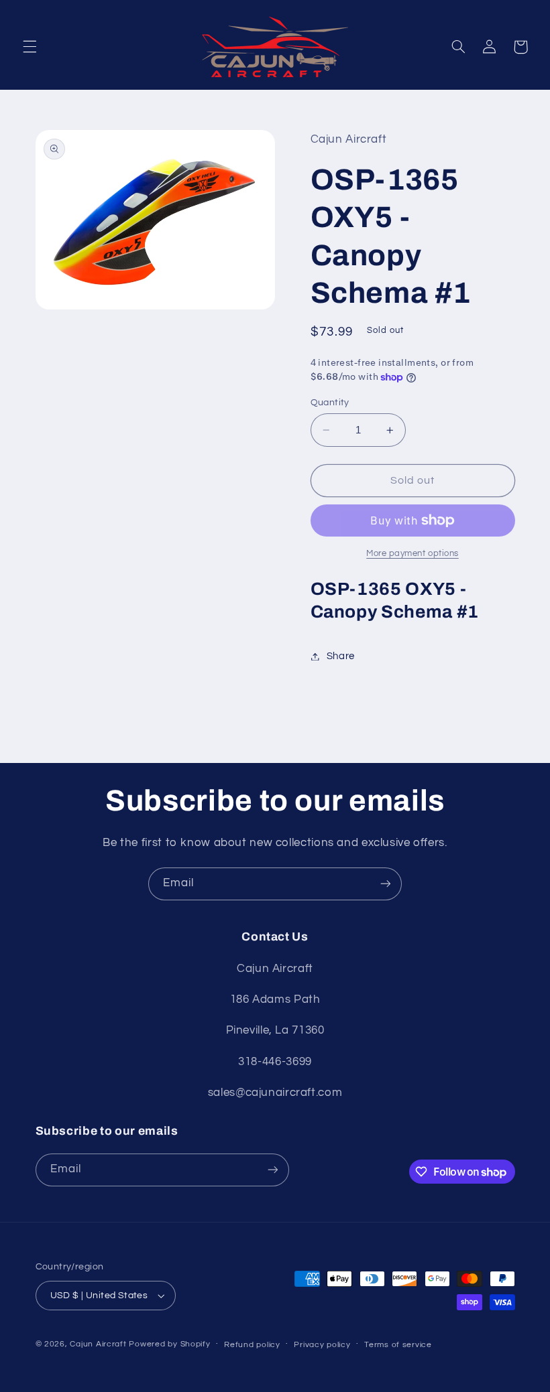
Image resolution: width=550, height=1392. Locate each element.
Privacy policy (322, 1344)
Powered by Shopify (169, 1344)
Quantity (330, 402)
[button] (29, 46)
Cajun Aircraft (98, 1344)
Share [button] (341, 656)
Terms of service (398, 1344)
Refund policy (252, 1344)
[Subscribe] (385, 883)
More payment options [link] (412, 553)
